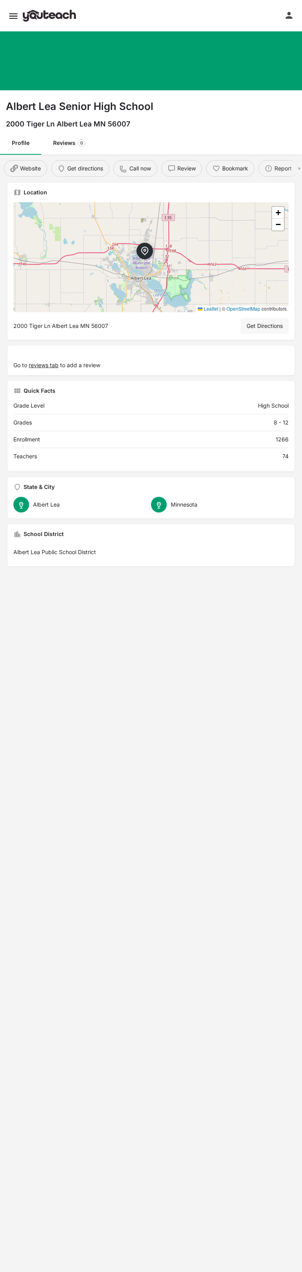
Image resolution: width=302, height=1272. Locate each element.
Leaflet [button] (210, 308)
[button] (13, 16)
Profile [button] (20, 142)
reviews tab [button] (44, 365)
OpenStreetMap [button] (243, 308)
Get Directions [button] (265, 325)
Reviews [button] (68, 142)
